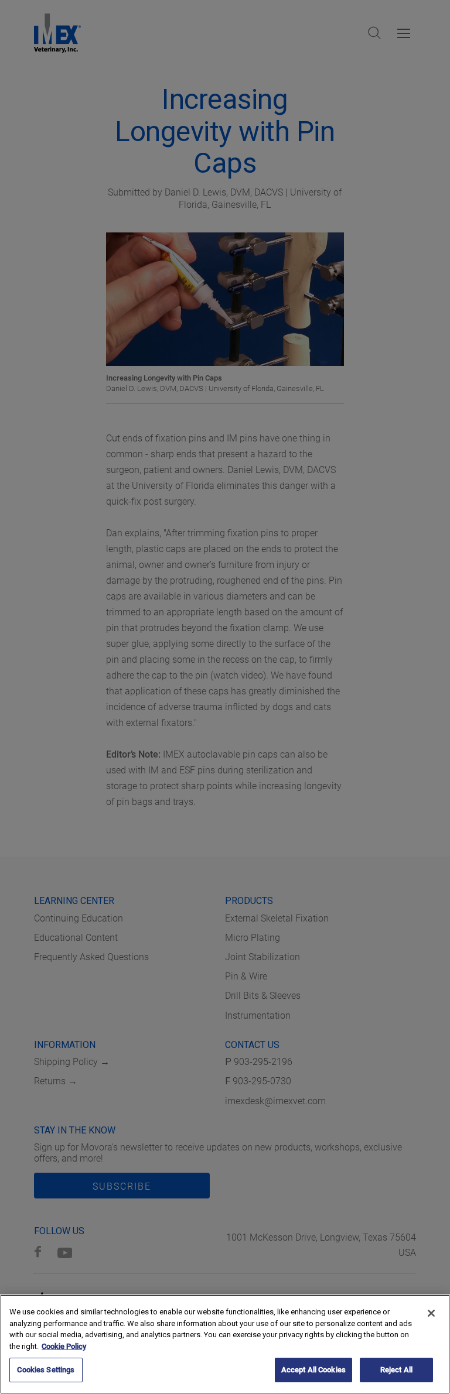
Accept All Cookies (313, 1369)
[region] (225, 1344)
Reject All (396, 1369)
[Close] (431, 1313)
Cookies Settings (45, 1369)
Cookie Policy (64, 1346)
